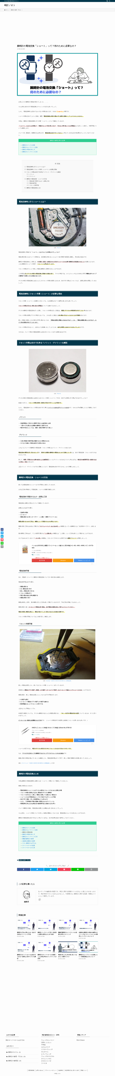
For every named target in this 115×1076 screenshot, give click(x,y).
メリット (31, 174)
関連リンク (84, 1070)
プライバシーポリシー (51, 1070)
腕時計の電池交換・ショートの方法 (37, 179)
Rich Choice (81, 1040)
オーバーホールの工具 (28, 847)
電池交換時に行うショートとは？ (36, 166)
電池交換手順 (32, 183)
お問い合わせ (39, 1070)
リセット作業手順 (34, 185)
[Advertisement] (57, 25)
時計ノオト (9, 5)
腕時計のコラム (14, 1052)
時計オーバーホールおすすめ (15, 1040)
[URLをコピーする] (91, 869)
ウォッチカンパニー (47, 1040)
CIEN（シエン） (46, 1042)
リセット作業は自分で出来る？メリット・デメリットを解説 (44, 172)
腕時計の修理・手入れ (24, 860)
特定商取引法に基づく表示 (72, 1070)
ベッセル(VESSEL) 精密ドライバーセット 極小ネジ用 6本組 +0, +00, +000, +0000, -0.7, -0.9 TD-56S (63, 547)
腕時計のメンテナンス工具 (29, 151)
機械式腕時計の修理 (28, 838)
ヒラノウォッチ (46, 1054)
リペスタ (44, 1063)
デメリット (32, 176)
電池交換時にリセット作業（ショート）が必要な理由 (42, 169)
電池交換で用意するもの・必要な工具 (39, 181)
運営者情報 (31, 1070)
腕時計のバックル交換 (28, 145)
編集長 (26, 902)
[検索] (109, 1)
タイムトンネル (46, 1058)
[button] (23, 869)
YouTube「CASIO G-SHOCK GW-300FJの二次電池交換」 (59, 680)
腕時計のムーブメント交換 (29, 147)
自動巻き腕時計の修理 (28, 841)
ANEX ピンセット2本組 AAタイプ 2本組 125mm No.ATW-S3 (52, 727)
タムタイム (44, 1051)
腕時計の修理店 (14, 1060)
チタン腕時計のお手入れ (29, 843)
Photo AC (59, 247)
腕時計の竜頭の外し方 (28, 149)
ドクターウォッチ (47, 1049)
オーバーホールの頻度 (28, 845)
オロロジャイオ (46, 1061)
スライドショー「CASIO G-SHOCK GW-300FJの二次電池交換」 (35, 763)
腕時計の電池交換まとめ (34, 188)
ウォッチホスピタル (47, 1056)
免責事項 (60, 1070)
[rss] (107, 1)
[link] (39, 899)
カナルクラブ (45, 1047)
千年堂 (43, 1045)
